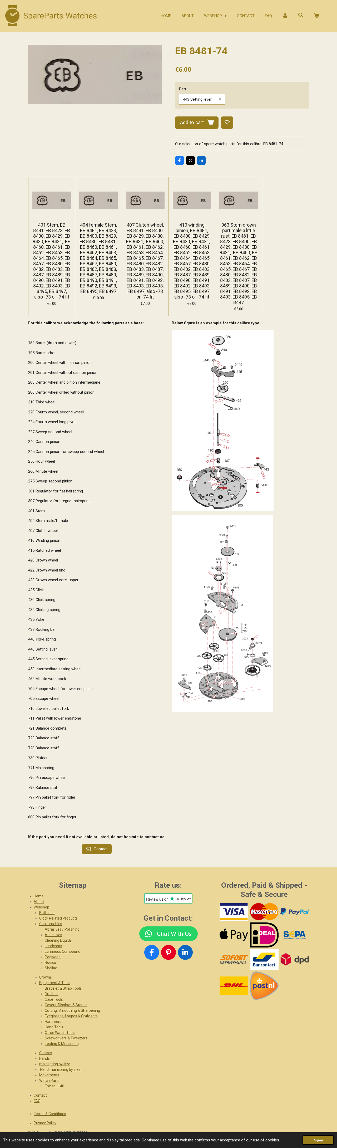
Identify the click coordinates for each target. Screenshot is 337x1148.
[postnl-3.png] (264, 985)
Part (182, 89)
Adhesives (53, 935)
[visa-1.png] (234, 912)
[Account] (285, 16)
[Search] (301, 15)
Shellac (51, 968)
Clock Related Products (58, 918)
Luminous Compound (62, 951)
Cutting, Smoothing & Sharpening (72, 1010)
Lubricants (53, 946)
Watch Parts (49, 1080)
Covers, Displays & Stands (66, 1005)
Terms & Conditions (50, 1114)
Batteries (46, 913)
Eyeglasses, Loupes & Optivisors (71, 1016)
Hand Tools (54, 1027)
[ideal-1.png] (264, 935)
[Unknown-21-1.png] (264, 959)
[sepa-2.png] (294, 935)
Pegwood (53, 957)
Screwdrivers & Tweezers (66, 1038)
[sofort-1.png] (234, 959)
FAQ (37, 1101)
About (39, 902)
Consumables (50, 924)
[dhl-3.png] (234, 985)
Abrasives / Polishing (62, 929)
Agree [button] (318, 1140)
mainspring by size (54, 1064)
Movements (49, 1075)
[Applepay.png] (234, 935)
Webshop (41, 907)
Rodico (50, 962)
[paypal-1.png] (294, 912)
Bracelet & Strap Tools (63, 988)
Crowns (45, 977)
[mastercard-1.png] (264, 912)
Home (39, 896)
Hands (44, 1058)
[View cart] (317, 16)
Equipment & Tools (54, 983)
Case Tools (54, 999)
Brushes (51, 994)
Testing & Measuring (62, 1044)
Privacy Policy (45, 1123)
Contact (40, 1095)
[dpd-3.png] (294, 959)
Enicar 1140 (54, 1086)
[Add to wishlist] (227, 122)
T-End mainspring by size (60, 1069)
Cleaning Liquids (58, 940)
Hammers (53, 1021)
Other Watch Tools (60, 1032)
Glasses (45, 1053)
